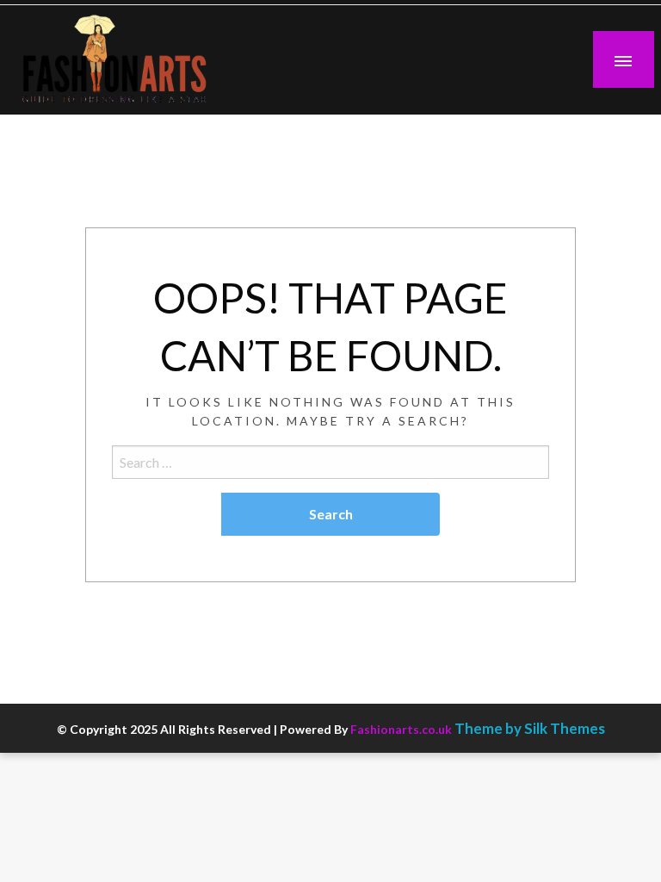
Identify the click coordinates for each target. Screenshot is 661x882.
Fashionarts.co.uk (401, 729)
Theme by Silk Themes (529, 728)
